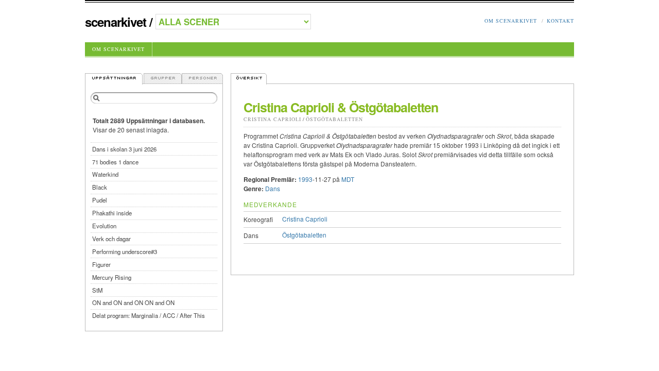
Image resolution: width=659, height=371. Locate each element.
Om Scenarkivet (510, 20)
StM (97, 290)
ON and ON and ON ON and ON (133, 302)
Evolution (104, 226)
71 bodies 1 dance (115, 162)
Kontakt (560, 20)
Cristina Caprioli (272, 119)
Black (99, 187)
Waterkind (105, 174)
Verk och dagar (111, 238)
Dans (272, 188)
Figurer (101, 264)
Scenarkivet (115, 21)
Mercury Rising (111, 277)
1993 (305, 179)
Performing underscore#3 (124, 251)
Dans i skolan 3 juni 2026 (124, 149)
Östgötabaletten (334, 119)
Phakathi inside (112, 213)
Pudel (99, 200)
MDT (347, 179)
